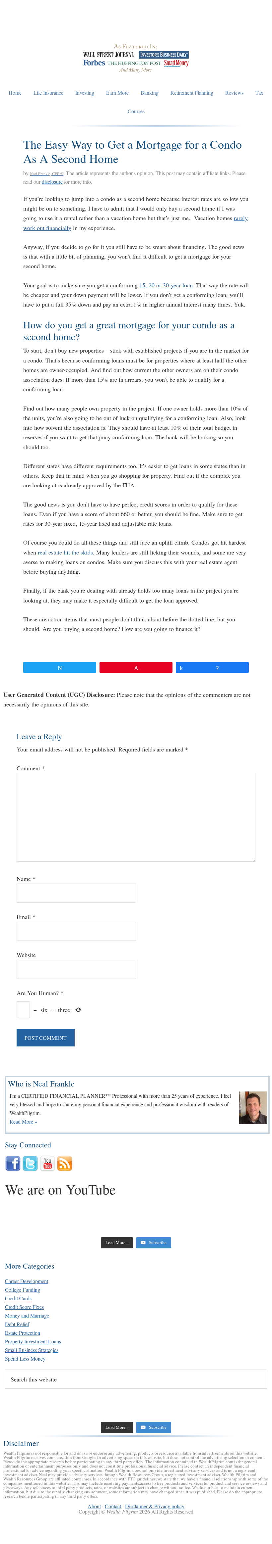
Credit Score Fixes (24, 1306)
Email (26, 917)
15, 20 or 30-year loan (166, 285)
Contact (113, 1506)
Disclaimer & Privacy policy (154, 1506)
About (94, 1506)
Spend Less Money (25, 1358)
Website (26, 955)
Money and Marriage (27, 1315)
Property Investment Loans (33, 1341)
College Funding (22, 1289)
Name (26, 879)
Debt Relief (17, 1324)
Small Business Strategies (31, 1349)
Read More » (23, 1121)
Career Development (26, 1281)
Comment (31, 768)
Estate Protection (22, 1332)
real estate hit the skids (65, 552)
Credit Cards (18, 1298)
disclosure (52, 181)
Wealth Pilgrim (136, 26)
